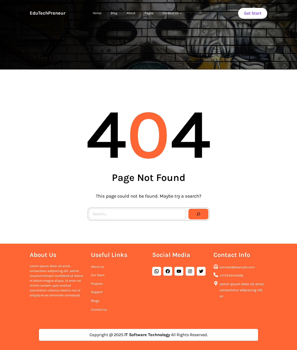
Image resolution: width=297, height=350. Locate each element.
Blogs (95, 301)
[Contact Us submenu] (181, 13)
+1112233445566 (231, 275)
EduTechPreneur (47, 13)
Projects (97, 284)
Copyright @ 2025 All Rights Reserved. (149, 334)
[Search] (198, 214)
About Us (97, 267)
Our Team (98, 275)
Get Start (252, 13)
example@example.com (237, 267)
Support (97, 292)
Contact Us (99, 310)
